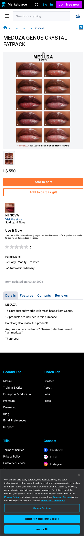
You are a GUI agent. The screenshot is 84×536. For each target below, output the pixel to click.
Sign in (47, 4)
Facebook (56, 450)
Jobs (47, 394)
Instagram (56, 464)
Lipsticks (38, 28)
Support (8, 427)
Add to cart (43, 182)
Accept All (42, 529)
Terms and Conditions (53, 500)
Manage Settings (42, 508)
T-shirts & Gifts (12, 387)
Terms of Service (13, 450)
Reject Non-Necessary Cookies (42, 519)
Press (47, 400)
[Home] (5, 28)
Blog (6, 413)
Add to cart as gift (43, 192)
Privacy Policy (11, 456)
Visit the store (13, 219)
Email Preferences (14, 420)
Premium (9, 400)
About (47, 387)
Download (10, 407)
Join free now (69, 4)
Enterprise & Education (17, 394)
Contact (49, 381)
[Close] (79, 475)
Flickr (53, 457)
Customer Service (14, 463)
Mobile (7, 381)
